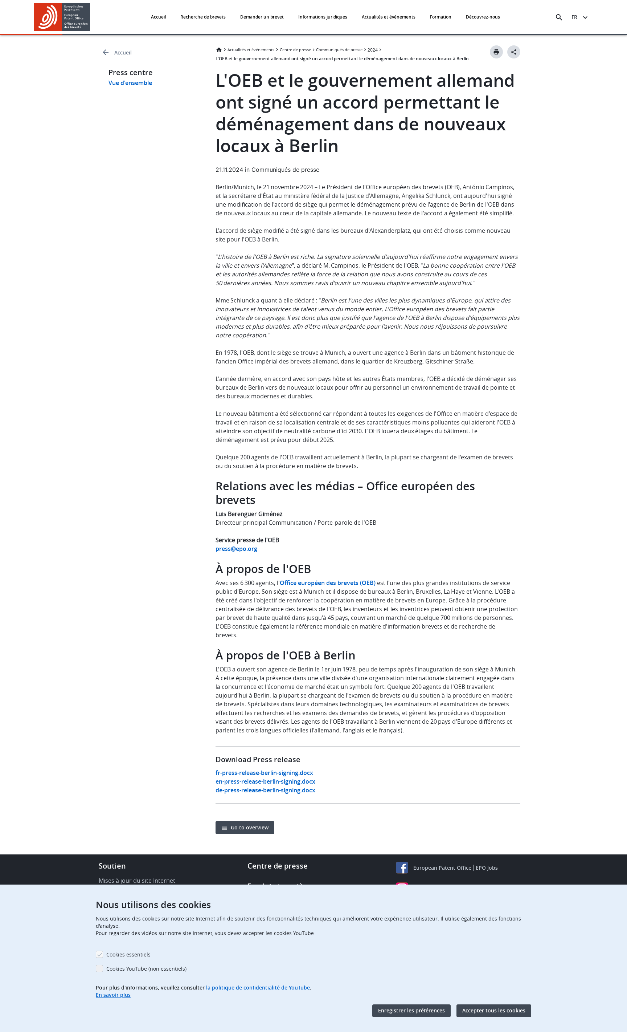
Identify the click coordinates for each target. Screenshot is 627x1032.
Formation (440, 17)
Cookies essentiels (128, 954)
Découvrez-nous (483, 17)
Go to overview (250, 827)
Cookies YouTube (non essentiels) (146, 968)
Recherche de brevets (203, 17)
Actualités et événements (388, 17)
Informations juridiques (322, 17)
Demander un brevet (262, 17)
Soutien (112, 866)
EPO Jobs (487, 867)
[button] (91, 17)
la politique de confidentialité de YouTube (258, 987)
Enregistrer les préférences (411, 1010)
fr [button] (574, 16)
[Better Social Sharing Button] (513, 51)
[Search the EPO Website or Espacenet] (559, 17)
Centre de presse (295, 49)
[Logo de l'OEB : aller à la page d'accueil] (62, 17)
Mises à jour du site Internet (137, 881)
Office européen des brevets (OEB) (328, 583)
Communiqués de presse (339, 49)
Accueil (158, 17)
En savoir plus (113, 994)
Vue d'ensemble (130, 83)
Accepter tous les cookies (493, 1010)
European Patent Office (442, 867)
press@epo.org (236, 549)
